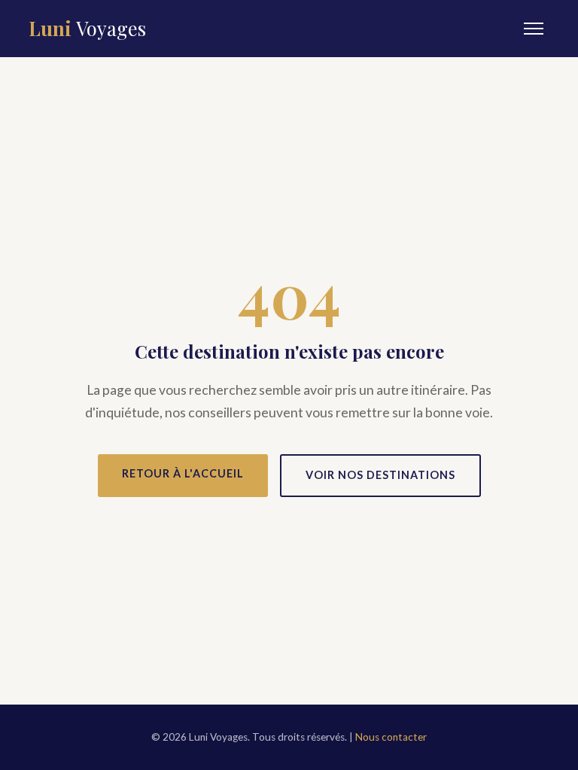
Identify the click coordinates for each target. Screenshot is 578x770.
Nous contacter (391, 737)
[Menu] (533, 29)
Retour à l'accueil (183, 473)
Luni (87, 28)
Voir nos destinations (380, 474)
